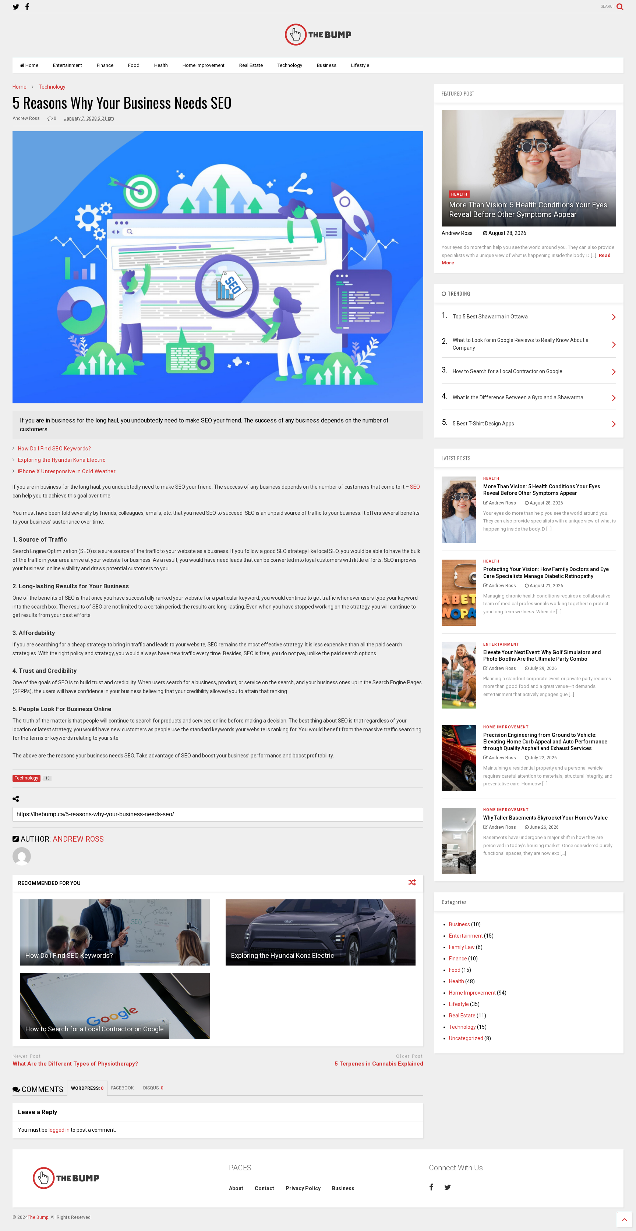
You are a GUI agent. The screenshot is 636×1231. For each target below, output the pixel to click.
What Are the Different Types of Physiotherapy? (75, 1063)
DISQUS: (153, 1088)
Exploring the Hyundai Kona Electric (62, 460)
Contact (264, 1188)
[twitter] (16, 7)
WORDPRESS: (87, 1088)
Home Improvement (204, 65)
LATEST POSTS (456, 458)
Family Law (462, 947)
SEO (415, 487)
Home (31, 65)
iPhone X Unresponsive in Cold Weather (67, 471)
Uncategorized (466, 1038)
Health (161, 65)
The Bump (38, 1217)
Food (133, 65)
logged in (59, 1130)
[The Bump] (318, 44)
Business (326, 65)
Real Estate (251, 65)
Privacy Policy (303, 1188)
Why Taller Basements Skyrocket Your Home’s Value (545, 818)
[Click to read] (115, 932)
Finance (105, 65)
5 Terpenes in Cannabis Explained (379, 1063)
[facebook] (27, 7)
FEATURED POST (458, 93)
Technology (290, 65)
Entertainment (67, 65)
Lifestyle (360, 65)
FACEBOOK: (123, 1088)
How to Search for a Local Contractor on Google (94, 1029)
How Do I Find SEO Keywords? (54, 449)
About (236, 1188)
